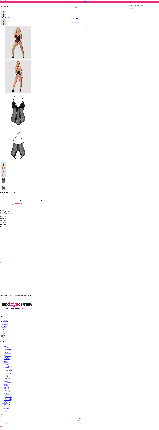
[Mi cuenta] (139, 3)
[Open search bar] (83, 28)
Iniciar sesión (130, 8)
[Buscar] (83, 30)
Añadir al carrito (18, 203)
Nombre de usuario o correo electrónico (136, 5)
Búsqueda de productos (86, 29)
